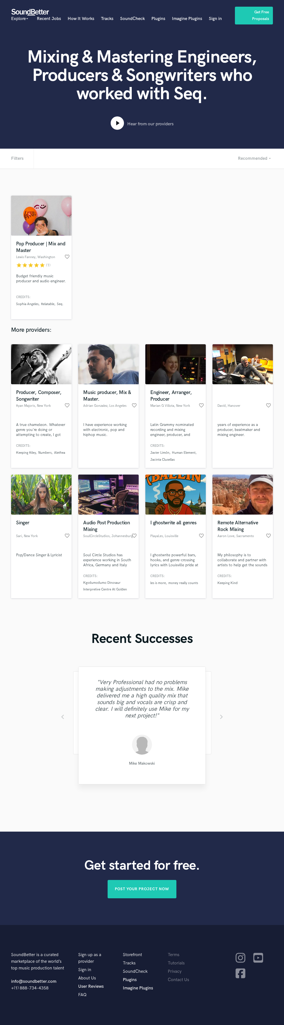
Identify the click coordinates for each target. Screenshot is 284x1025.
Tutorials (176, 963)
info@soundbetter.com (33, 981)
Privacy (175, 971)
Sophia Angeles (27, 304)
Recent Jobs (49, 18)
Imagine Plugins (187, 18)
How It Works (81, 18)
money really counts (183, 583)
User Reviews (91, 986)
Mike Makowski (142, 763)
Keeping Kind (227, 583)
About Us (87, 978)
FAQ (82, 994)
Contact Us (178, 979)
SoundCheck (132, 18)
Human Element (184, 453)
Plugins (158, 18)
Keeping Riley (26, 453)
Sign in (215, 18)
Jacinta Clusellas (162, 460)
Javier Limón (159, 453)
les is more (158, 583)
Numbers (45, 453)
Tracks (107, 18)
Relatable (47, 304)
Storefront (132, 954)
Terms (173, 954)
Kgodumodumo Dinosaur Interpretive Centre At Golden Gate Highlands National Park (105, 589)
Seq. (60, 304)
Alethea (59, 453)
